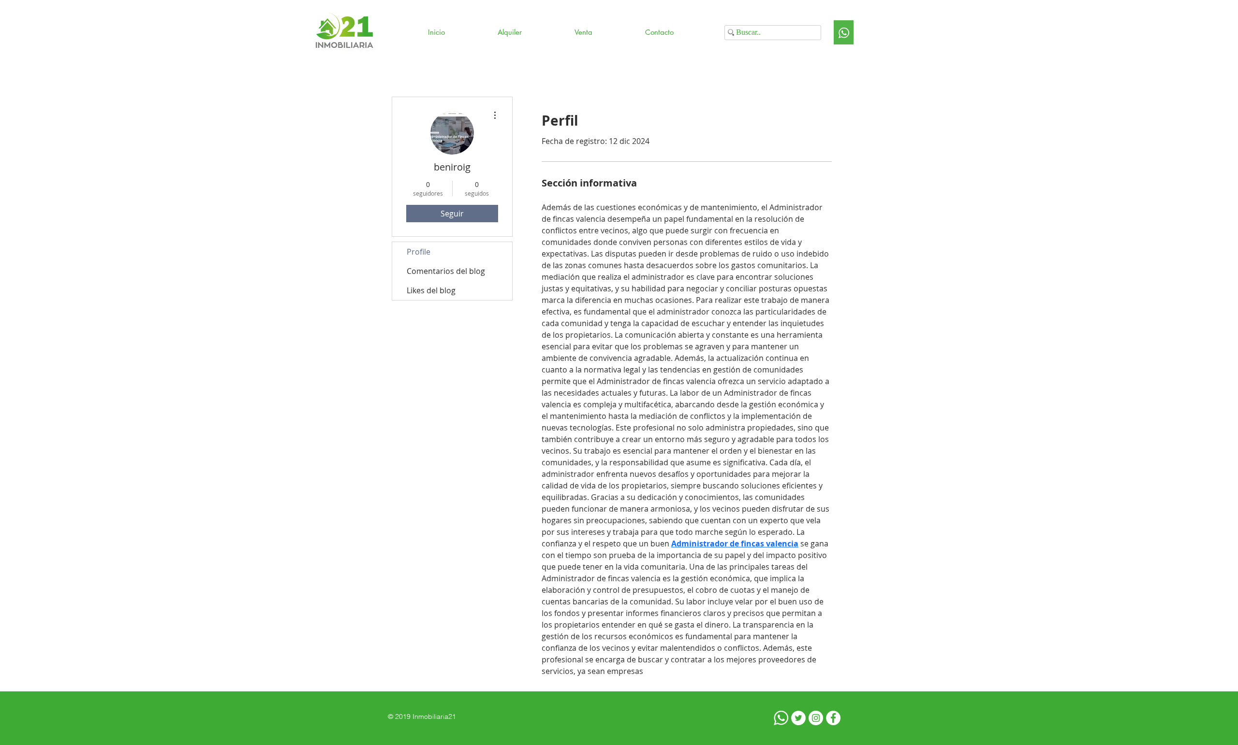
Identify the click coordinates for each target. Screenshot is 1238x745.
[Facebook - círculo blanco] (833, 718)
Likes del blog (431, 290)
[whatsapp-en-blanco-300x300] (781, 718)
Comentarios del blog (446, 271)
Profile (418, 251)
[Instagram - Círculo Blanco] (816, 718)
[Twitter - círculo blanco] (798, 718)
